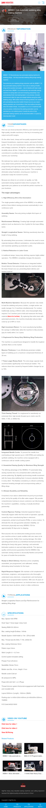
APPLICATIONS (28, 806)
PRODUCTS (17, 806)
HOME (6, 806)
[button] (42, 69)
